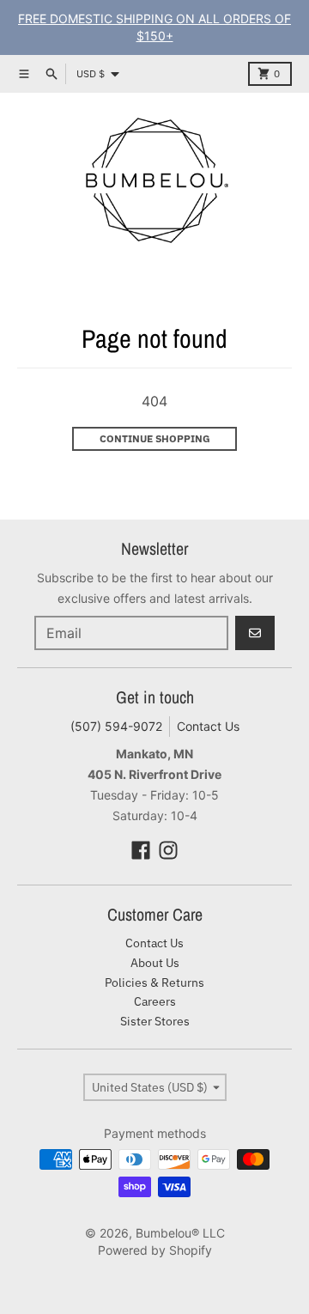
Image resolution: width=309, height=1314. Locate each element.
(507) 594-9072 (116, 726)
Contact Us (208, 726)
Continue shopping (155, 438)
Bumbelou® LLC (180, 1233)
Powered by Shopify (155, 1250)
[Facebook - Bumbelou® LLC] (140, 850)
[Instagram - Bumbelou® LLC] (168, 850)
